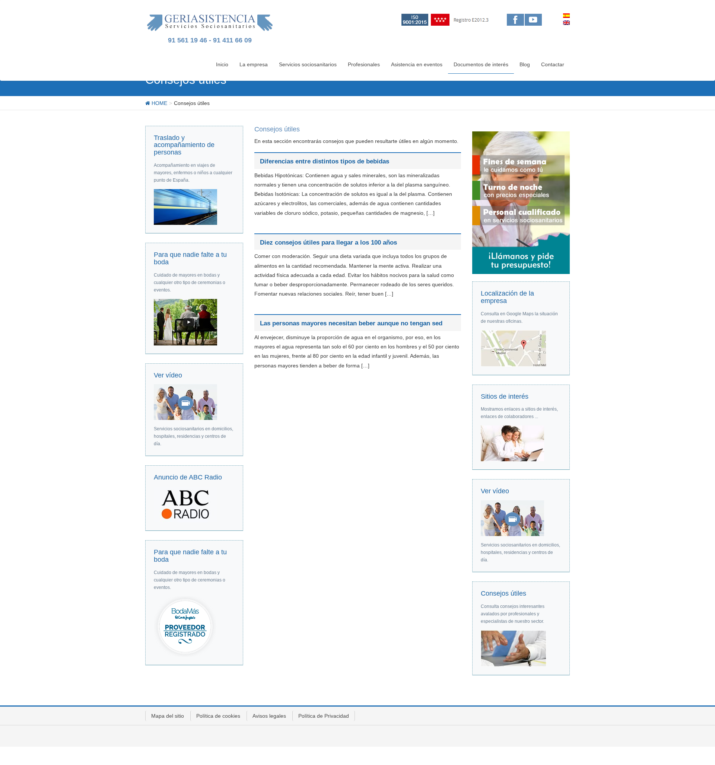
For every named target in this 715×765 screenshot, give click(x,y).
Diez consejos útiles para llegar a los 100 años (328, 242)
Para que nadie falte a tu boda (190, 258)
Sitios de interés (504, 396)
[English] (566, 22)
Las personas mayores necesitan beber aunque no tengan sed (351, 323)
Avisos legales (269, 716)
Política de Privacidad (323, 716)
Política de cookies (218, 716)
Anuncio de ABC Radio (188, 477)
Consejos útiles (503, 593)
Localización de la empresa (507, 297)
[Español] (566, 15)
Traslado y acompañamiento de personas (184, 145)
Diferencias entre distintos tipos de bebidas (324, 161)
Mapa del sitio (167, 716)
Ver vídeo (168, 375)
